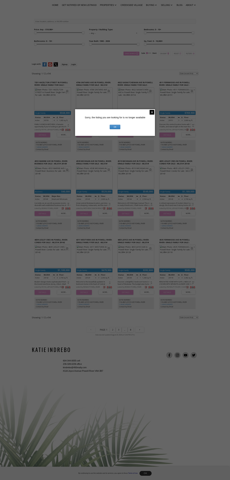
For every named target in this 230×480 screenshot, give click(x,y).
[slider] (35, 32)
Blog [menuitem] (179, 5)
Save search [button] (130, 53)
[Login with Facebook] (44, 66)
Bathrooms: (43, 41)
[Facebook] (169, 355)
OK (145, 473)
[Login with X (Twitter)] (56, 66)
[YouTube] (185, 355)
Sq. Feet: (153, 41)
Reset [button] (176, 53)
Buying (150, 5)
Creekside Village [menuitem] (132, 5)
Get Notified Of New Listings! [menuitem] (79, 5)
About (189, 5)
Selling (165, 5)
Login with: (36, 64)
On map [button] (163, 53)
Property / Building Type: (101, 29)
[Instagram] (177, 355)
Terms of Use (133, 473)
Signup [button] (64, 64)
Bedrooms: (152, 29)
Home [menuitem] (55, 5)
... (124, 329)
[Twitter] (194, 355)
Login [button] (73, 64)
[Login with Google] (50, 66)
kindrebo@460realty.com (75, 367)
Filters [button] (189, 53)
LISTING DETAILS (42, 135)
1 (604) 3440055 (42, 147)
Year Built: (99, 41)
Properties (107, 5)
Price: (43, 29)
